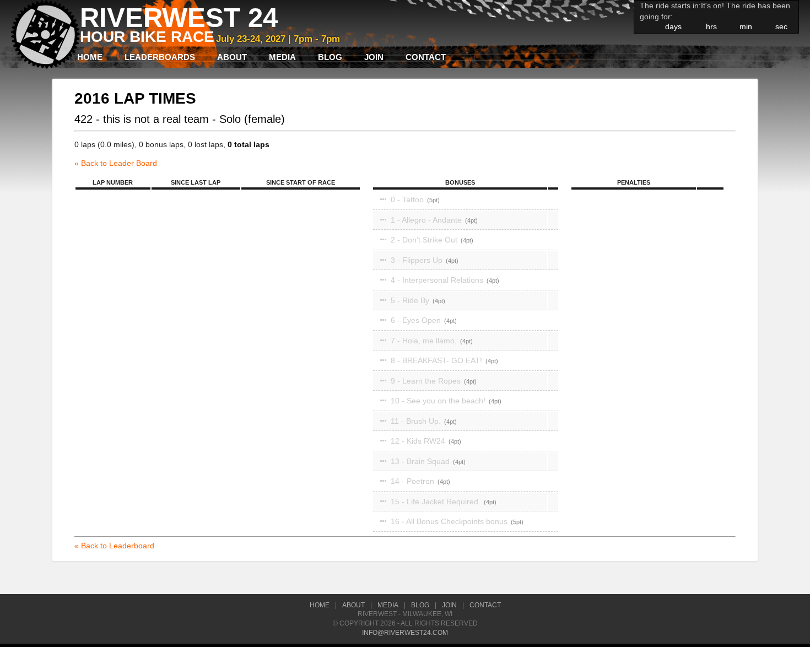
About (232, 57)
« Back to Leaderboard (114, 545)
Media (282, 57)
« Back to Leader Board (115, 163)
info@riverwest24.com (405, 633)
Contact (426, 57)
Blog (330, 57)
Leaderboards (160, 57)
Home (89, 57)
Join (374, 57)
